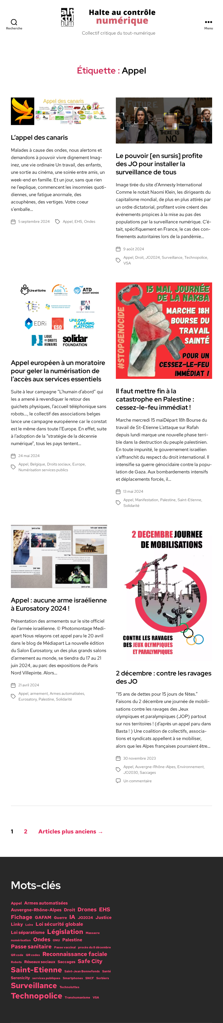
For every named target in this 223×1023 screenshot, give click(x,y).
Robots (16, 962)
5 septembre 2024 (34, 221)
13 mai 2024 (133, 491)
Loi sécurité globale (59, 924)
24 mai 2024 (29, 455)
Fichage (21, 917)
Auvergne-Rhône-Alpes (155, 766)
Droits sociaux (58, 464)
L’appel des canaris (39, 137)
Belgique (37, 464)
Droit (139, 257)
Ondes (89, 221)
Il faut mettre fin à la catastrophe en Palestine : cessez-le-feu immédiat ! (155, 399)
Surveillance (172, 257)
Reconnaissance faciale (74, 954)
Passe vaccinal (65, 947)
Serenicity (20, 977)
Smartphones (73, 978)
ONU (56, 940)
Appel (68, 221)
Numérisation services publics (43, 469)
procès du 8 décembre (94, 947)
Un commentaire (137, 780)
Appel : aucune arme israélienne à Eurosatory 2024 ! (59, 604)
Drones (87, 909)
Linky (17, 924)
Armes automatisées (67, 693)
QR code (17, 955)
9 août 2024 (133, 248)
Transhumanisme (77, 997)
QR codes (33, 955)
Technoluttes (69, 987)
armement (39, 693)
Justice (103, 917)
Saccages (148, 772)
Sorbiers (102, 978)
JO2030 (130, 772)
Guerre (60, 917)
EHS (78, 221)
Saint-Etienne (189, 499)
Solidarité (131, 505)
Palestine (168, 499)
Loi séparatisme (28, 932)
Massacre (93, 933)
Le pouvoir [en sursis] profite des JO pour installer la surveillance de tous (159, 163)
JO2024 (152, 257)
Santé (106, 971)
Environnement (190, 766)
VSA (127, 263)
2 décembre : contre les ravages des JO (163, 677)
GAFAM (43, 917)
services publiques (46, 978)
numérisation (21, 940)
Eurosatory (27, 699)
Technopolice (195, 257)
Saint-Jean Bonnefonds (82, 971)
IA (72, 917)
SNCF (89, 978)
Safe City (90, 961)
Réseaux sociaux (39, 961)
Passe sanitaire (31, 946)
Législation (65, 931)
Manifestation (146, 499)
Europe (78, 464)
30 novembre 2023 (139, 758)
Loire (29, 925)
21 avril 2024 (28, 685)
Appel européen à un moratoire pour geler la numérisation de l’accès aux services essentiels (58, 370)
